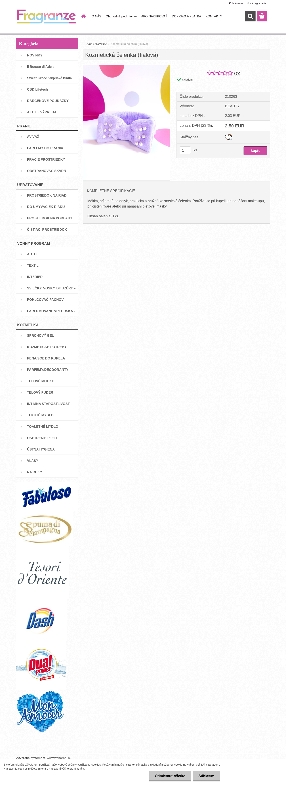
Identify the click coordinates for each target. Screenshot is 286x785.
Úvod (89, 44)
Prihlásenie (236, 3)
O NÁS (96, 16)
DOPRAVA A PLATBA (186, 16)
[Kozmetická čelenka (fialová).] (126, 67)
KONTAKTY (214, 16)
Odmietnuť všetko (170, 776)
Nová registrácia (257, 3)
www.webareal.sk (59, 758)
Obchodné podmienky (121, 16)
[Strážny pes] (228, 136)
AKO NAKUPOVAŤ (154, 16)
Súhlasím (206, 776)
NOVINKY (101, 44)
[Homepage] (83, 16)
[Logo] (46, 16)
